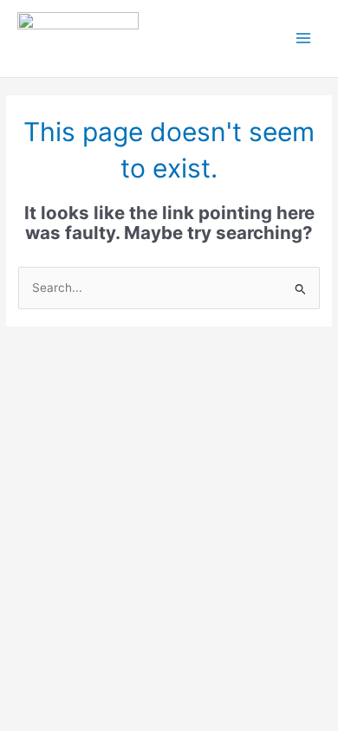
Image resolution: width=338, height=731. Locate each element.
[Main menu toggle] (304, 38)
